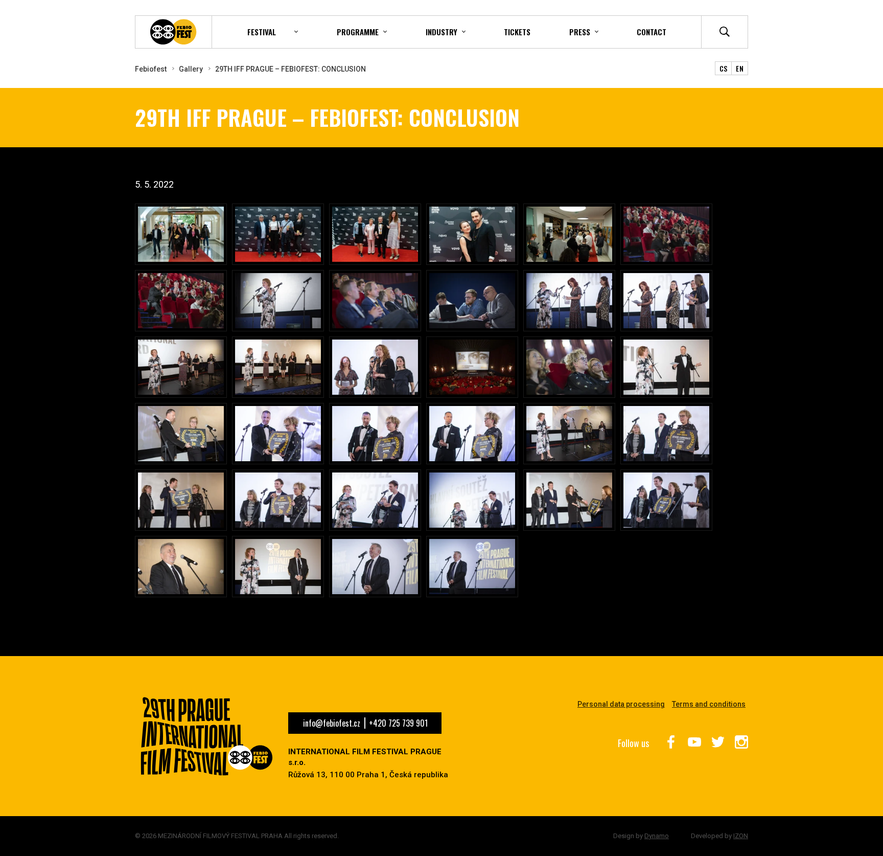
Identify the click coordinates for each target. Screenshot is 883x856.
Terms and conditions (709, 704)
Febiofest (151, 69)
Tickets (517, 31)
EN (739, 68)
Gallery (191, 69)
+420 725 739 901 (398, 723)
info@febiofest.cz (331, 723)
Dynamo (656, 836)
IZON (740, 836)
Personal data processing (621, 704)
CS (723, 68)
